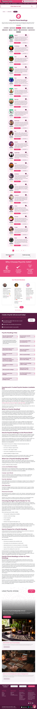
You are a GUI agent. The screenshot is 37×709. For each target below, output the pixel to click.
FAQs (11, 693)
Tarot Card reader (13, 402)
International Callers (10, 707)
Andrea (20, 301)
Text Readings (7, 3)
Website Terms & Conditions (22, 695)
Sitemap (15, 707)
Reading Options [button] (14, 3)
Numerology (31, 27)
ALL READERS (6, 27)
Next (21, 307)
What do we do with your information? (22, 699)
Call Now (17, 42)
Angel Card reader (21, 402)
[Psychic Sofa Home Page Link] (7, 1)
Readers (3, 694)
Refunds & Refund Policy (22, 694)
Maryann (8, 295)
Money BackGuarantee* (6, 271)
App (10, 3)
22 (23, 250)
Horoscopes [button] (21, 3)
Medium (24, 27)
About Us (3, 693)
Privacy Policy (21, 692)
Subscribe (31, 686)
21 (21, 250)
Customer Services (33, 3)
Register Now (31, 320)
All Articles (32, 590)
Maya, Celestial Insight (29, 297)
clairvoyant (7, 402)
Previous (16, 307)
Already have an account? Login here (31, 323)
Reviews (28, 3)
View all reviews (18, 310)
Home (4, 11)
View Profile (24, 42)
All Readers (9, 11)
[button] (18, 6)
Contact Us (12, 692)
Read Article (6, 616)
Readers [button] (2, 3)
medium (3, 402)
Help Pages (12, 694)
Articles (25, 3)
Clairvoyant (13, 27)
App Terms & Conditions (21, 697)
